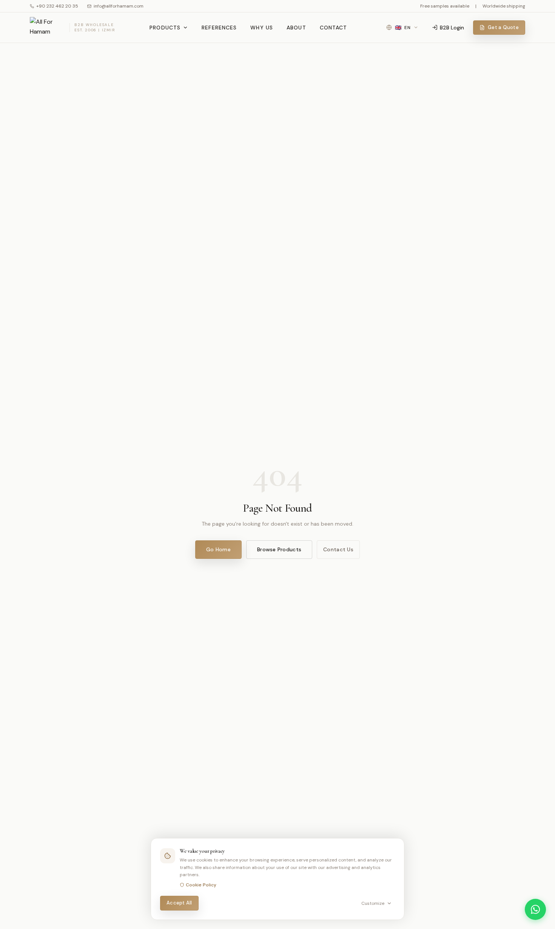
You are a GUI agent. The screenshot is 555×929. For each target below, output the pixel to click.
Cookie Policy (201, 885)
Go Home (218, 549)
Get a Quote (503, 27)
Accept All (179, 903)
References (219, 27)
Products (165, 27)
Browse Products (279, 549)
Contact (333, 27)
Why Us (261, 27)
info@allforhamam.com (118, 6)
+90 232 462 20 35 (57, 6)
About (296, 27)
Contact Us (338, 549)
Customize (372, 903)
